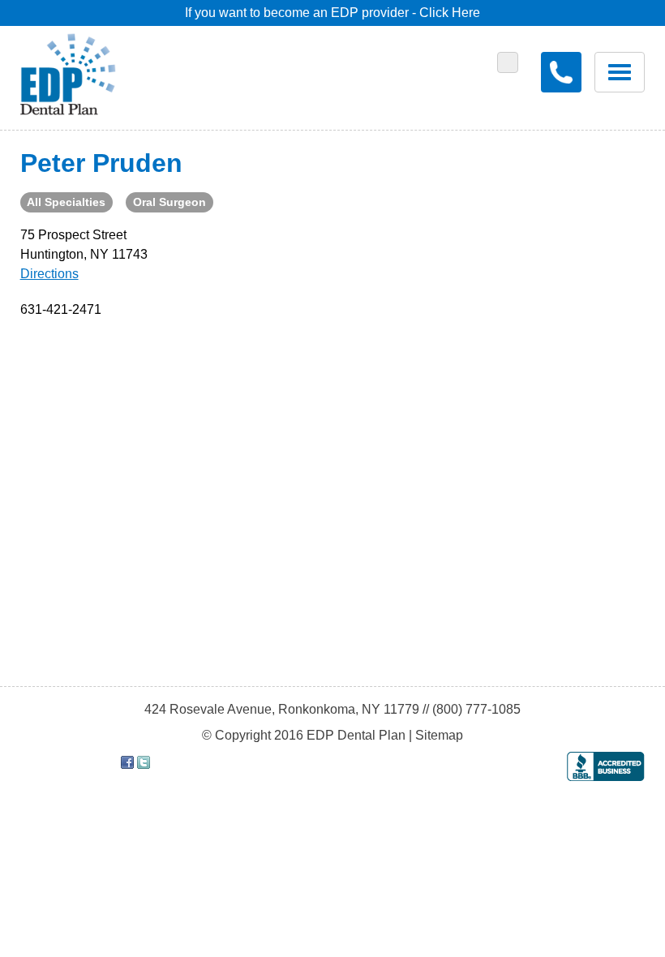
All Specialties (66, 201)
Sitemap (439, 735)
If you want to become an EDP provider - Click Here (332, 12)
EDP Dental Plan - (79, 71)
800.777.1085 (561, 72)
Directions (49, 274)
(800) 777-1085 (476, 709)
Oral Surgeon (169, 201)
